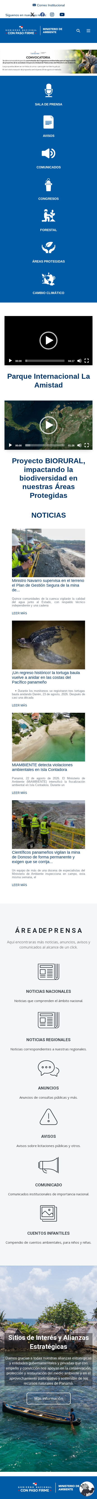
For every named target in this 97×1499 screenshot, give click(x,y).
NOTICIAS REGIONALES (48, 1039)
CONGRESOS (48, 198)
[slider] (45, 361)
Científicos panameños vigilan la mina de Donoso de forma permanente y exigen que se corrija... (46, 857)
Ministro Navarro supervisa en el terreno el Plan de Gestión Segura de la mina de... (48, 585)
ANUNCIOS (48, 1088)
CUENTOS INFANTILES (48, 1233)
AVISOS (48, 136)
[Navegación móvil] (88, 31)
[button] (78, 31)
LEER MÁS (19, 613)
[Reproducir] (10, 361)
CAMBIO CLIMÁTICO (48, 293)
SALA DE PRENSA (48, 104)
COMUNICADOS (49, 167)
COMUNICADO (48, 1185)
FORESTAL (48, 230)
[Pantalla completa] (86, 361)
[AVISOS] (49, 1117)
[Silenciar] (79, 361)
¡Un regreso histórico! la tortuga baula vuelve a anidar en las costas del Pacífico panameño (46, 677)
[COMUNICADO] (49, 1165)
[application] (48, 340)
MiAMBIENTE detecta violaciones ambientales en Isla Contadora (42, 767)
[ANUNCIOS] (49, 1068)
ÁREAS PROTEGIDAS (48, 261)
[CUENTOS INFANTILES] (49, 1214)
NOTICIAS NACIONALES (48, 991)
